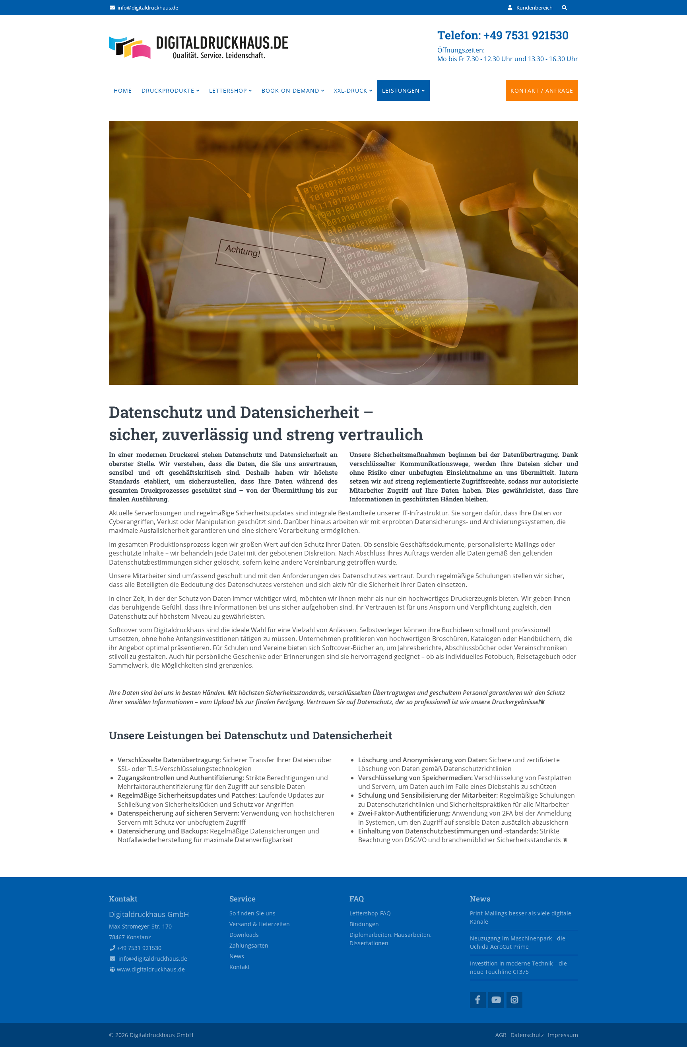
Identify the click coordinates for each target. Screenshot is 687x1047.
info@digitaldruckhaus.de (148, 7)
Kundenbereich (534, 7)
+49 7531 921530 (139, 948)
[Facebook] (478, 1000)
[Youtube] (496, 1000)
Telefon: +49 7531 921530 (503, 35)
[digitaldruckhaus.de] (198, 56)
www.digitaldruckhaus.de (151, 969)
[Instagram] (514, 1000)
